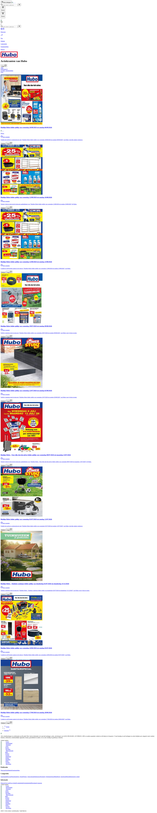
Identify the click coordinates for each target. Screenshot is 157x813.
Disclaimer (34, 783)
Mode (55, 776)
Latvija (7, 755)
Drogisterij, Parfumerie (46, 776)
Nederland (8, 756)
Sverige (8, 762)
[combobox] (10, 5)
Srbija (7, 761)
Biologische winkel (75, 776)
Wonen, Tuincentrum (28, 776)
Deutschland (9, 743)
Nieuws (3, 783)
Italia (6, 752)
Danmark (8, 745)
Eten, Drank (20, 776)
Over (2, 72)
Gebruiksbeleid (27, 783)
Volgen (8, 143)
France (7, 747)
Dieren (68, 776)
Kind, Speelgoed (61, 776)
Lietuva (7, 753)
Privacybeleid (12, 783)
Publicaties (4, 69)
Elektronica (37, 776)
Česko (7, 742)
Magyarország (9, 750)
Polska (7, 758)
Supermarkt (4, 776)
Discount (9, 776)
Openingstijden (16, 770)
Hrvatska (8, 749)
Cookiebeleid (19, 783)
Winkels (10, 770)
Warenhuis (14, 776)
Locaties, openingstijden (7, 70)
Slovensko (8, 764)
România (8, 759)
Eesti (7, 746)
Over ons (7, 783)
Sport (53, 776)
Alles (2, 67)
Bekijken (3, 143)
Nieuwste (3, 770)
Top (7, 770)
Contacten (39, 783)
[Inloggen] (1, 19)
